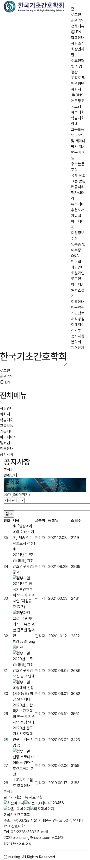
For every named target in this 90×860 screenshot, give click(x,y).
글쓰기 (9, 797)
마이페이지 (8, 437)
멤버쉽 (76, 261)
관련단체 (77, 347)
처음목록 (21, 797)
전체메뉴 (77, 26)
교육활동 (77, 129)
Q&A (75, 256)
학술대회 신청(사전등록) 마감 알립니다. (23, 694)
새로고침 (35, 797)
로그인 (76, 14)
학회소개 (77, 43)
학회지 (76, 89)
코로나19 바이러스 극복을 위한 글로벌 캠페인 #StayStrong (24, 630)
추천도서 (77, 210)
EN (78, 32)
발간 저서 (78, 146)
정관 (74, 72)
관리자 (40, 537)
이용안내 (77, 302)
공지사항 (77, 336)
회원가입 (77, 20)
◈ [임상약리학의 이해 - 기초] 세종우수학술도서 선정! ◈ (24, 537)
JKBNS (77, 95)
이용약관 (77, 307)
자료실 (76, 215)
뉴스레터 (77, 204)
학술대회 (77, 112)
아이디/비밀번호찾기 (78, 290)
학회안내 (77, 37)
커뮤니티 (77, 187)
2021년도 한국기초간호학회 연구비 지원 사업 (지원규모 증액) (24, 595)
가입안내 (77, 267)
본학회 (76, 342)
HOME (13, 489)
